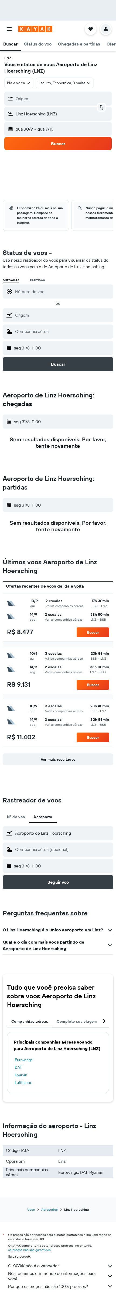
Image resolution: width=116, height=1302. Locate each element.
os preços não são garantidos (29, 1250)
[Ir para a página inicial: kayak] (35, 29)
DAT (18, 1067)
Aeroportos (49, 1209)
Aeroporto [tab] (42, 816)
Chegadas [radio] (11, 280)
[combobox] (63, 315)
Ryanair (21, 1075)
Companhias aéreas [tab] (29, 1021)
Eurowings (23, 1059)
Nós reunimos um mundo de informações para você (51, 1276)
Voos (31, 1209)
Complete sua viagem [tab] (77, 1021)
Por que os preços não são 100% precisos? (48, 1286)
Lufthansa (23, 1082)
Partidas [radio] (37, 280)
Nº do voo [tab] (16, 816)
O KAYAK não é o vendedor (33, 1265)
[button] (9, 29)
